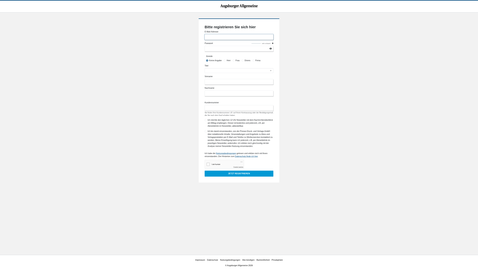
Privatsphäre (277, 260)
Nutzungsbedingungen (226, 153)
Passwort (209, 43)
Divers (247, 60)
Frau (238, 60)
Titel (206, 66)
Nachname (209, 88)
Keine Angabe (215, 60)
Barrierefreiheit (263, 260)
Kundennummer (212, 102)
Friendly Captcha (238, 167)
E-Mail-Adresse (211, 32)
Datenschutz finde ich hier (246, 156)
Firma (257, 60)
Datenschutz (212, 260)
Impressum (200, 260)
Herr (229, 60)
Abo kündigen (248, 260)
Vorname (209, 76)
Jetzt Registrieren (239, 173)
